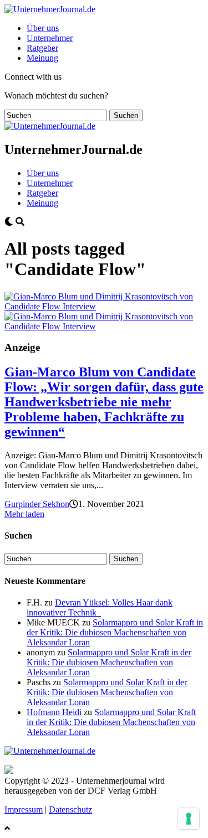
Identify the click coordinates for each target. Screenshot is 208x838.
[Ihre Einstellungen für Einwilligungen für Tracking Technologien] (188, 818)
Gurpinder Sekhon (36, 504)
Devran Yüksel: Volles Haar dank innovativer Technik (100, 607)
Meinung (42, 58)
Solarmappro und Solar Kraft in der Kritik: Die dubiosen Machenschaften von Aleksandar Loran (115, 632)
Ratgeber (42, 48)
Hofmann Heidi (54, 712)
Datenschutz (70, 809)
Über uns (43, 28)
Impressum (23, 809)
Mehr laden (24, 514)
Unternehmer (50, 38)
